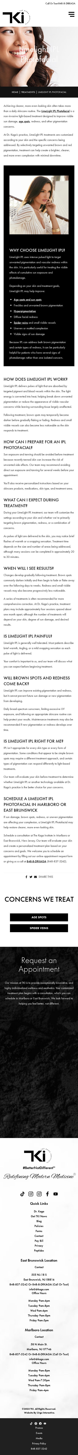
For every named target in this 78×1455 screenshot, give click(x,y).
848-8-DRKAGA (36, 861)
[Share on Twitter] (31, 877)
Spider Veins (39, 928)
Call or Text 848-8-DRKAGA (60, 3)
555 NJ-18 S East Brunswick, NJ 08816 (39, 1277)
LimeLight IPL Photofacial (55, 111)
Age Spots (39, 917)
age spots (24, 121)
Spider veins (21, 323)
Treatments (28, 92)
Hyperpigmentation (25, 311)
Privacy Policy (39, 1443)
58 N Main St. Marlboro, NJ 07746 (39, 1346)
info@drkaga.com (39, 1289)
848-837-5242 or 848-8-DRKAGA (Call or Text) (39, 1284)
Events (39, 1433)
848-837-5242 (39, 1448)
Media (39, 1438)
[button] (71, 14)
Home (15, 92)
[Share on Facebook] (26, 877)
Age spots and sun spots (28, 299)
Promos (39, 1427)
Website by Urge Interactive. (39, 1412)
